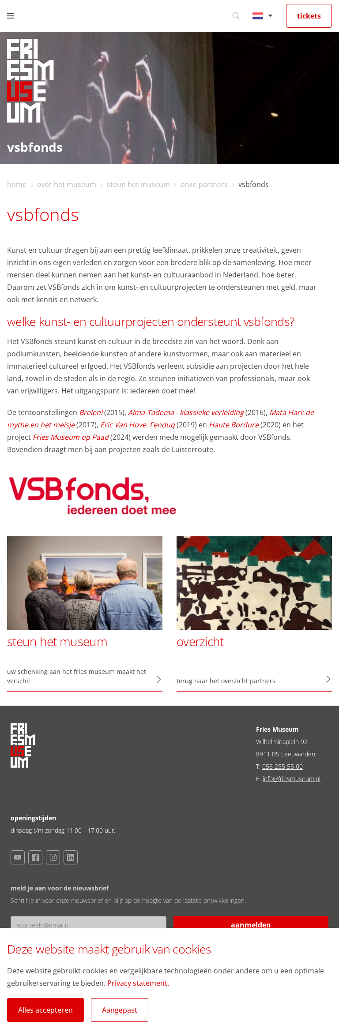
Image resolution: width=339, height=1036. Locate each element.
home (16, 184)
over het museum (66, 184)
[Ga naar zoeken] (236, 16)
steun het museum (138, 184)
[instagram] (53, 857)
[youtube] (18, 857)
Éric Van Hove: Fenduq (137, 425)
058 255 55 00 (282, 766)
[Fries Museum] (30, 83)
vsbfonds (253, 184)
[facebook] (35, 857)
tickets (309, 16)
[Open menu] (10, 16)
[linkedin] (71, 857)
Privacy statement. (138, 983)
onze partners (204, 184)
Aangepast (119, 1010)
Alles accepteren (45, 1010)
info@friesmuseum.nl (291, 778)
